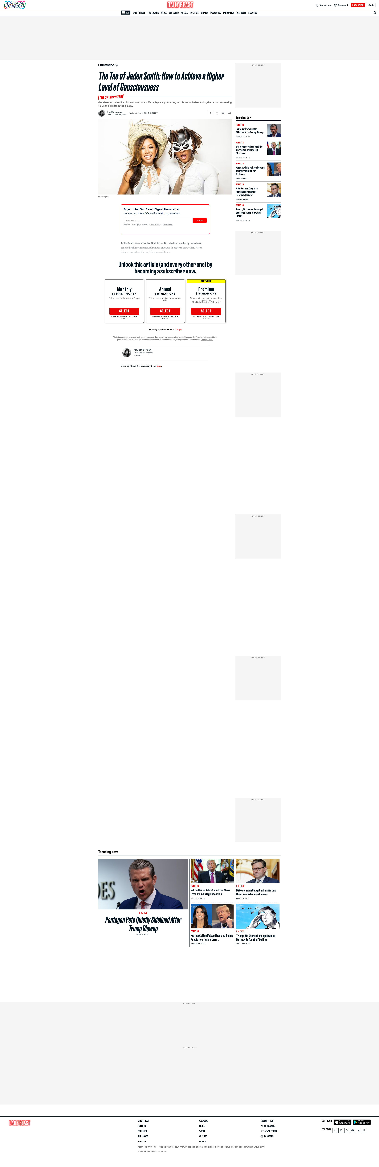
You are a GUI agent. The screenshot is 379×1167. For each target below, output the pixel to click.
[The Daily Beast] (180, 5)
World (202, 1131)
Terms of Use (155, 225)
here (159, 365)
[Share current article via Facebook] (210, 113)
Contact (148, 1147)
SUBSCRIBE (357, 5)
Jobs (161, 1147)
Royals (184, 12)
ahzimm (139, 356)
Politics (194, 12)
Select (124, 311)
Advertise (169, 1147)
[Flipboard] (364, 1131)
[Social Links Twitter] (340, 1131)
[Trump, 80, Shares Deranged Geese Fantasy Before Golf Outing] (274, 217)
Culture (203, 1136)
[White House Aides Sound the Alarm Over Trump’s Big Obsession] (274, 154)
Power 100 (215, 12)
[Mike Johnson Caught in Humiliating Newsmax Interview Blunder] (274, 196)
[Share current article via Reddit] (229, 113)
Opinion (204, 12)
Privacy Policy (168, 225)
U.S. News (241, 12)
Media (164, 12)
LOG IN (370, 5)
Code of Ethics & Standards (201, 1147)
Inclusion (219, 1147)
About (140, 1147)
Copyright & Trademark (254, 1147)
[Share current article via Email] (223, 113)
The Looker (153, 12)
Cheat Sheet (139, 12)
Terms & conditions (233, 1147)
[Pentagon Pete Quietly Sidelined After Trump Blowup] (274, 136)
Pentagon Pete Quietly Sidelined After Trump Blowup (143, 924)
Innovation (228, 12)
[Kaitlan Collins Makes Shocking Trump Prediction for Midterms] (274, 175)
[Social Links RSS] (358, 1131)
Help (177, 1147)
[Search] (375, 12)
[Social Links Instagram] (346, 1131)
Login (178, 329)
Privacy (183, 1147)
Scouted (252, 12)
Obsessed (174, 12)
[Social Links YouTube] (352, 1131)
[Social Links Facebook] (335, 1131)
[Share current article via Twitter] (216, 113)
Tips (156, 1147)
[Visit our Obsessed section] (24, 5)
